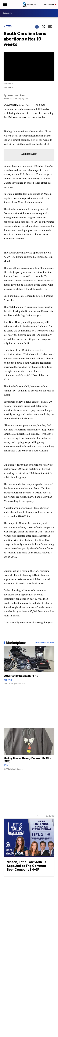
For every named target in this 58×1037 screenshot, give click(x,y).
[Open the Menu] (5, 4)
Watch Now (49, 5)
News (8, 26)
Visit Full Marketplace (44, 643)
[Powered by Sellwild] (50, 816)
